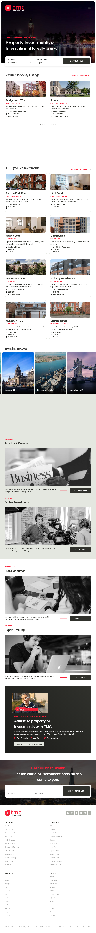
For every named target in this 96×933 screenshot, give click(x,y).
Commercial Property (12, 847)
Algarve (52, 898)
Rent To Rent (9, 861)
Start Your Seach (76, 61)
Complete (53, 829)
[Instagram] (72, 813)
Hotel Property (9, 829)
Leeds (52, 891)
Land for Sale (9, 851)
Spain (7, 880)
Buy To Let (8, 836)
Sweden (7, 891)
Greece (7, 887)
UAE (6, 894)
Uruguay (7, 912)
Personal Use (54, 858)
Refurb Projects (10, 843)
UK (6, 877)
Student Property (10, 858)
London (52, 877)
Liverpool (53, 887)
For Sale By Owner (56, 865)
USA (6, 898)
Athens (52, 908)
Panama (7, 901)
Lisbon (52, 901)
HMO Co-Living (10, 840)
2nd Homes (8, 826)
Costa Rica (8, 905)
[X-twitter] (85, 813)
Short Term (53, 847)
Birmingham (54, 880)
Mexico (7, 908)
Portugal (7, 884)
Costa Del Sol (54, 894)
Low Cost (53, 833)
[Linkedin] (81, 813)
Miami (52, 912)
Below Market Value (56, 836)
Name (9, 789)
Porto (51, 905)
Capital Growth (54, 851)
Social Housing (10, 854)
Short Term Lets (10, 833)
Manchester (53, 884)
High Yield (53, 840)
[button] (89, 8)
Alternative (8, 865)
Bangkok (52, 915)
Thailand (7, 915)
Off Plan (52, 826)
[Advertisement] (48, 144)
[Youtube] (76, 813)
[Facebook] (68, 813)
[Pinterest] (89, 813)
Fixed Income (54, 843)
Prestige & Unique (56, 861)
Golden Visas (54, 854)
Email (37, 789)
